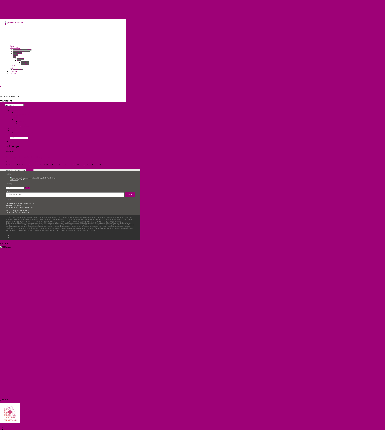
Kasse (19, 60)
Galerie (35, 161)
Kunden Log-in (18, 132)
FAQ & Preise (17, 53)
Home (12, 109)
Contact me (29, 170)
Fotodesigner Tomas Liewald (17, 161)
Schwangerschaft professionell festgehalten (28, 157)
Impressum (13, 136)
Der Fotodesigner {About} (21, 51)
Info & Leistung (15, 110)
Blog (11, 130)
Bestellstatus (25, 64)
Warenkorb (20, 59)
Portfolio (12, 128)
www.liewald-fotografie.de (20, 212)
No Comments (43, 161)
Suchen (8, 191)
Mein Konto (25, 62)
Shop (14, 57)
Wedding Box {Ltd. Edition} (22, 49)
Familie (29, 161)
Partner (15, 55)
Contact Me (13, 134)
